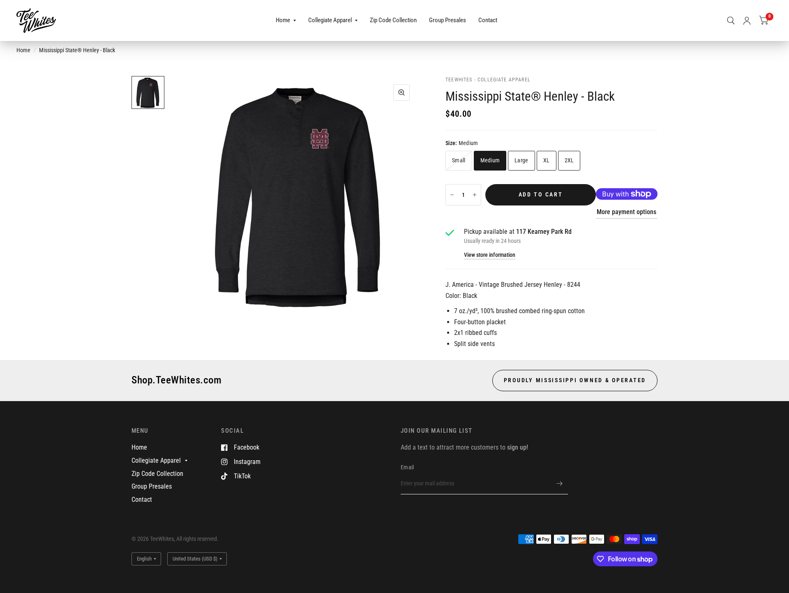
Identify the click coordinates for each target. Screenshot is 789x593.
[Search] (731, 20)
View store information (489, 255)
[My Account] (747, 20)
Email (407, 467)
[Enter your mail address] (559, 483)
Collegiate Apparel (330, 20)
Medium (490, 160)
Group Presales (447, 20)
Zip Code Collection (393, 20)
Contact (487, 20)
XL (546, 160)
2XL (569, 160)
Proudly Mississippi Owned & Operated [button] (575, 380)
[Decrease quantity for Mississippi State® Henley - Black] (452, 195)
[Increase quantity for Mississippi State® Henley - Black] (474, 195)
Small (458, 160)
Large (521, 160)
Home (283, 20)
